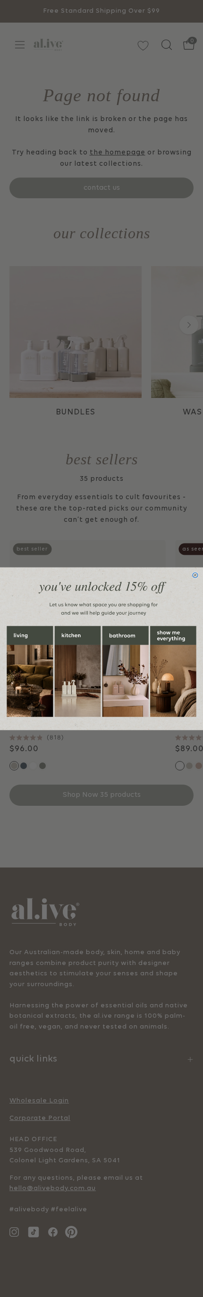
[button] (30, 671)
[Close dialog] (195, 574)
